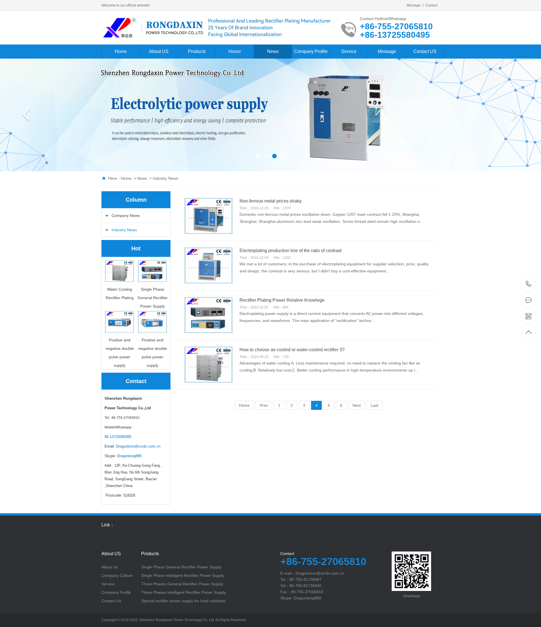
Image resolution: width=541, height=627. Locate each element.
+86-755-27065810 (528, 284)
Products (197, 51)
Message (414, 5)
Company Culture (117, 575)
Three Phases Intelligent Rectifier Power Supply (183, 592)
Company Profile (311, 51)
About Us (109, 567)
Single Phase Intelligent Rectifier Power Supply (182, 575)
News (273, 51)
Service (348, 51)
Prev (264, 405)
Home (121, 51)
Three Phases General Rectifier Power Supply (182, 584)
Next (356, 405)
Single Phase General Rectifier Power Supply (181, 567)
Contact (431, 5)
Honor (235, 51)
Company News (126, 215)
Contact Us (111, 601)
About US (158, 51)
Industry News (165, 178)
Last (374, 405)
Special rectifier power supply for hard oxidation (183, 601)
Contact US (424, 51)
